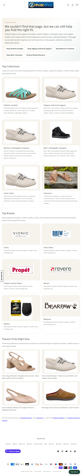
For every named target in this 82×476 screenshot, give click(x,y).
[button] (4, 5)
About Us (22, 444)
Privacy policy (38, 471)
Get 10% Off (1, 276)
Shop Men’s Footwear (14, 55)
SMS (45, 444)
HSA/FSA (66, 444)
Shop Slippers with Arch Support (40, 49)
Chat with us (74, 472)
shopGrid (74, 444)
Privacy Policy (38, 444)
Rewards (58, 444)
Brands (15, 444)
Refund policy (47, 471)
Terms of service (57, 471)
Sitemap (8, 444)
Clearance (39, 418)
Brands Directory (26, 418)
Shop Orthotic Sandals (14, 49)
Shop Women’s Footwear (65, 49)
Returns (51, 444)
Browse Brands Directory (36, 55)
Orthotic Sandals (58, 418)
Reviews (29, 444)
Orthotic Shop (28, 471)
